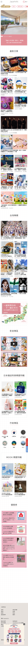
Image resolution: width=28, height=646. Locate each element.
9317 (12, 189)
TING (26, 189)
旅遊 (14, 611)
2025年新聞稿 (14, 132)
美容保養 (15, 610)
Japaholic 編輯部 (18, 109)
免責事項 (15, 621)
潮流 (2, 611)
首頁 (2, 610)
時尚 (14, 613)
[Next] (25, 27)
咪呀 (26, 93)
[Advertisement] (14, 585)
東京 (14, 6)
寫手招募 (3, 623)
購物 (14, 614)
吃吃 (26, 257)
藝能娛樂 (3, 614)
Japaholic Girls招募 (18, 623)
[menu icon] (1, 2)
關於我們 (3, 621)
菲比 (12, 171)
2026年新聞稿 (14, 75)
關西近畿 (20, 6)
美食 (2, 613)
